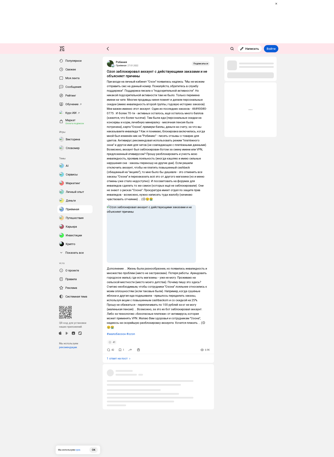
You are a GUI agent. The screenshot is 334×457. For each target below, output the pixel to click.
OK (93, 449)
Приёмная (121, 65)
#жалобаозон (116, 334)
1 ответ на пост (117, 358)
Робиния (121, 62)
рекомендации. (68, 347)
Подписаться (200, 63)
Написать (252, 48)
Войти (271, 48)
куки (77, 449)
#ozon (130, 334)
